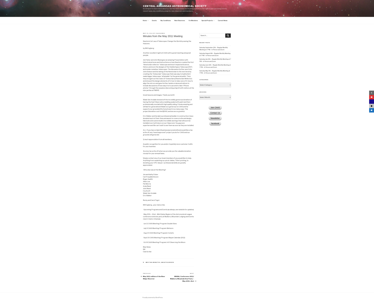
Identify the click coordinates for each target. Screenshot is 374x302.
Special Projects (207, 20)
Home (145, 20)
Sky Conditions (165, 20)
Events (154, 20)
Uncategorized (167, 262)
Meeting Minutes (153, 262)
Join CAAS (215, 107)
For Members (193, 20)
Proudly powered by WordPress (152, 297)
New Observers (179, 20)
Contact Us (215, 113)
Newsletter (215, 118)
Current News (222, 20)
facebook (215, 123)
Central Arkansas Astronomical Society (175, 6)
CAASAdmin (160, 33)
